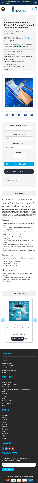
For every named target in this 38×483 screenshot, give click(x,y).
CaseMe (4, 420)
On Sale (4, 358)
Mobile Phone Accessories (10, 370)
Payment (4, 396)
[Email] (6, 180)
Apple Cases (6, 361)
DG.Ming (4, 422)
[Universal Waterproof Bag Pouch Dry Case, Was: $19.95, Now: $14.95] (19, 311)
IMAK (3, 431)
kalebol (4, 436)
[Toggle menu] (3, 9)
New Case (5, 415)
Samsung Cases (7, 363)
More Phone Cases (8, 368)
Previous (2, 115)
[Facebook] (4, 180)
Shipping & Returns (7, 401)
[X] (11, 180)
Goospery (5, 429)
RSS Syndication (7, 403)
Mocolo (4, 424)
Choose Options (17, 339)
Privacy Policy (6, 387)
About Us (5, 391)
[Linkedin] (13, 180)
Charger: (19, 134)
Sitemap (4, 405)
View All (4, 372)
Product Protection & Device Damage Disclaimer (17, 389)
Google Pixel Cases (8, 365)
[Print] (9, 180)
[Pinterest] (17, 181)
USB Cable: (18, 143)
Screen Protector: (18, 125)
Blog (3, 398)
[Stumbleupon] (13, 448)
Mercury (4, 417)
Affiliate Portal (6, 382)
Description (19, 193)
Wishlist (26, 339)
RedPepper (5, 434)
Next (35, 115)
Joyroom (4, 427)
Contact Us (5, 394)
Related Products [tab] (19, 293)
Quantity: (18, 152)
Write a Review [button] (9, 33)
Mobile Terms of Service (9, 384)
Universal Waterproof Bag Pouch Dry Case (19, 328)
